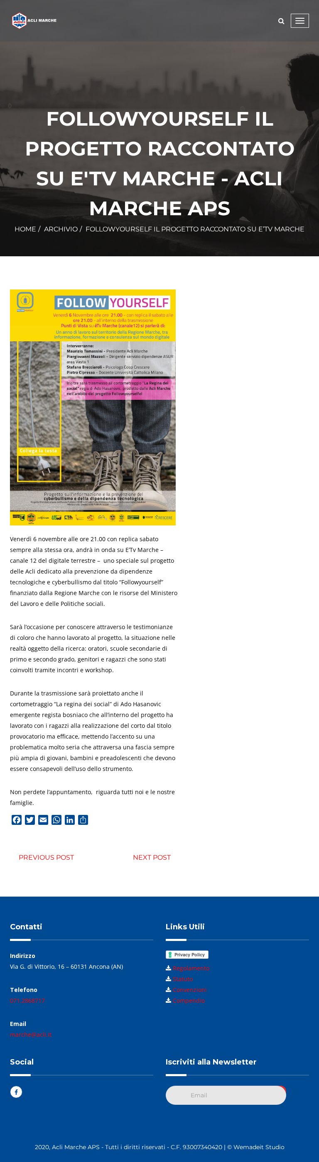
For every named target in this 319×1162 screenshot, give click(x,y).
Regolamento (191, 968)
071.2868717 (27, 1000)
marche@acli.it (31, 1034)
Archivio (61, 229)
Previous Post (46, 857)
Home (25, 229)
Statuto (183, 979)
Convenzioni (190, 990)
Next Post (152, 857)
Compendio (189, 1000)
